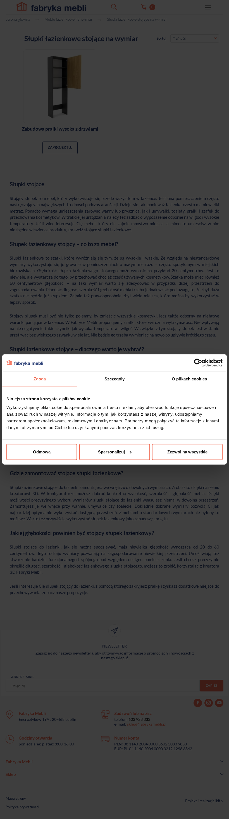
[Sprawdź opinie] (5, 60)
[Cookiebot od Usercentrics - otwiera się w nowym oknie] (198, 363)
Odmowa (42, 451)
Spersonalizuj (111, 451)
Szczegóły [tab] (114, 378)
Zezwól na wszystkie (187, 451)
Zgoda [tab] (40, 378)
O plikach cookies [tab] (189, 378)
